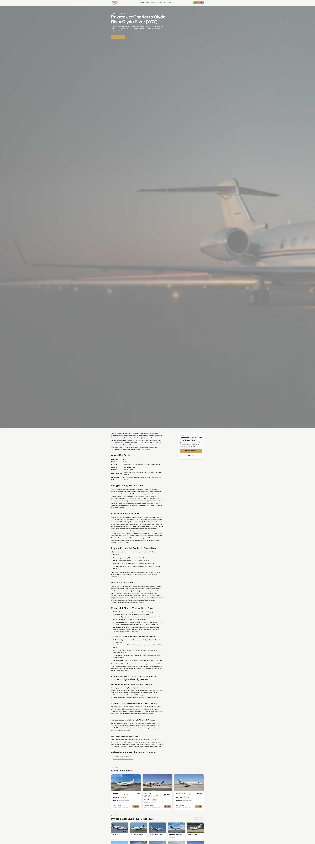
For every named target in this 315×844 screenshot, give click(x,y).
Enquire (136, 806)
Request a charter (118, 37)
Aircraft (142, 2)
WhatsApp (191, 455)
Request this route (190, 450)
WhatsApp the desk (133, 37)
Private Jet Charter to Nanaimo (122, 756)
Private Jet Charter (151, 2)
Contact (169, 2)
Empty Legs (162, 2)
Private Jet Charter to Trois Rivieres (123, 759)
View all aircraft (198, 819)
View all (201, 771)
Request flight (199, 2)
